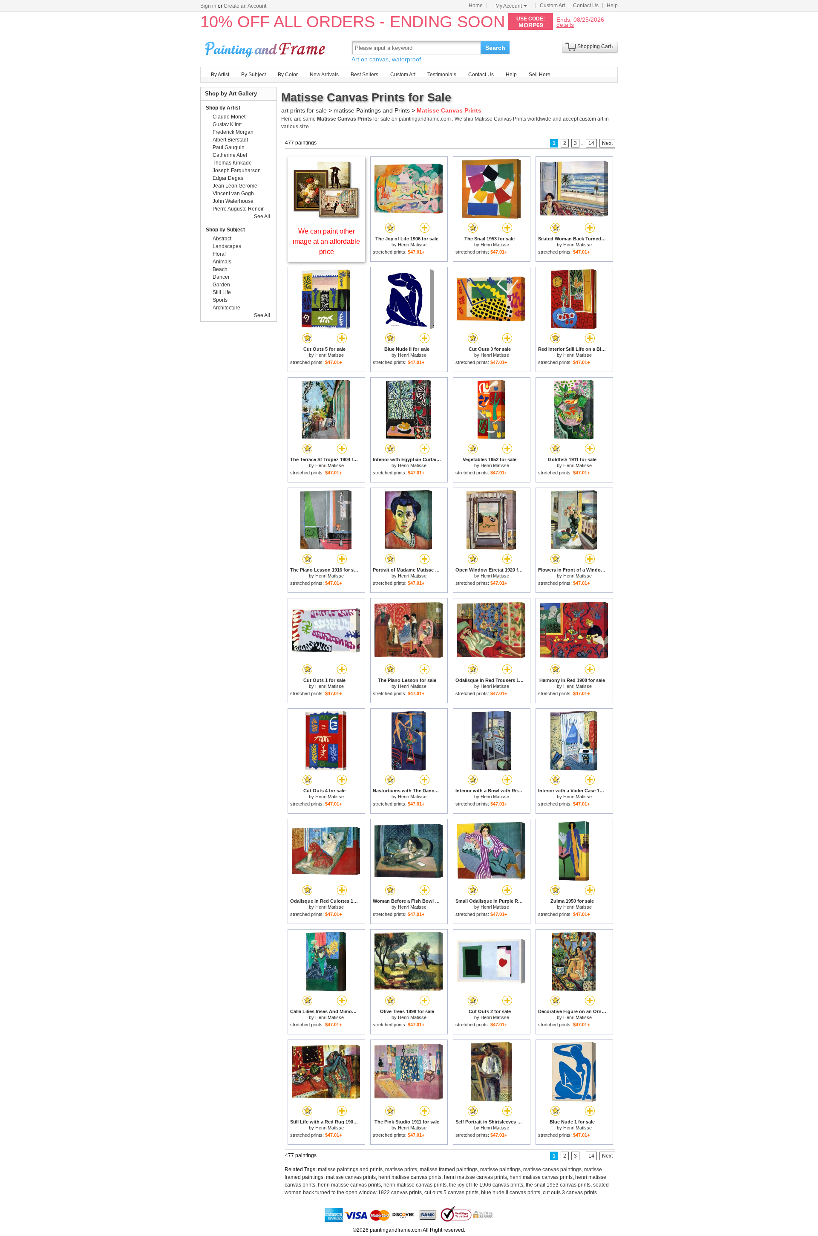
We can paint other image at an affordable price (326, 241)
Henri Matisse (412, 244)
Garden (221, 285)
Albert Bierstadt (230, 140)
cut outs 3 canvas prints (570, 1193)
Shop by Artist (223, 108)
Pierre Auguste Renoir (238, 209)
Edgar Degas (228, 178)
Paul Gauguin (229, 147)
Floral (219, 254)
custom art (591, 119)
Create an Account (245, 6)
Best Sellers (364, 75)
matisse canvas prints (351, 1177)
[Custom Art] (326, 216)
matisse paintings (500, 1169)
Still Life (222, 292)
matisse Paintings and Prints (372, 110)
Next (607, 143)
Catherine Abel (230, 155)
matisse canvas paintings (552, 1169)
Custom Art (552, 6)
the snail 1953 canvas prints (558, 1185)
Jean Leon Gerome (235, 186)
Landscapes (227, 246)
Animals (222, 262)
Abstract (222, 239)
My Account (508, 6)
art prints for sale (304, 110)
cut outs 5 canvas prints (451, 1193)
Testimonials (441, 75)
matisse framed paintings (449, 1169)
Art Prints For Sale (266, 47)
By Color (288, 75)
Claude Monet (229, 117)
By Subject (253, 75)
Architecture (226, 308)
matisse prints (401, 1169)
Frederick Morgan (233, 132)
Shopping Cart (594, 46)
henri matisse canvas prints (409, 1177)
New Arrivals (324, 75)
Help (612, 6)
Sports (220, 300)
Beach (220, 269)
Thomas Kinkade (232, 163)
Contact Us (586, 6)
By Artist (220, 75)
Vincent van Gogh (233, 193)
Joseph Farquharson (237, 170)
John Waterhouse (233, 201)
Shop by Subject (225, 230)
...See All (260, 216)
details (565, 24)
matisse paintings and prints (350, 1169)
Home (476, 6)
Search (495, 47)
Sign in (208, 6)
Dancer (221, 277)
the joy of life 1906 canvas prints (486, 1185)
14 (591, 143)
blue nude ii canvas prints (510, 1193)
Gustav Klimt (227, 124)
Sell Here (539, 75)
